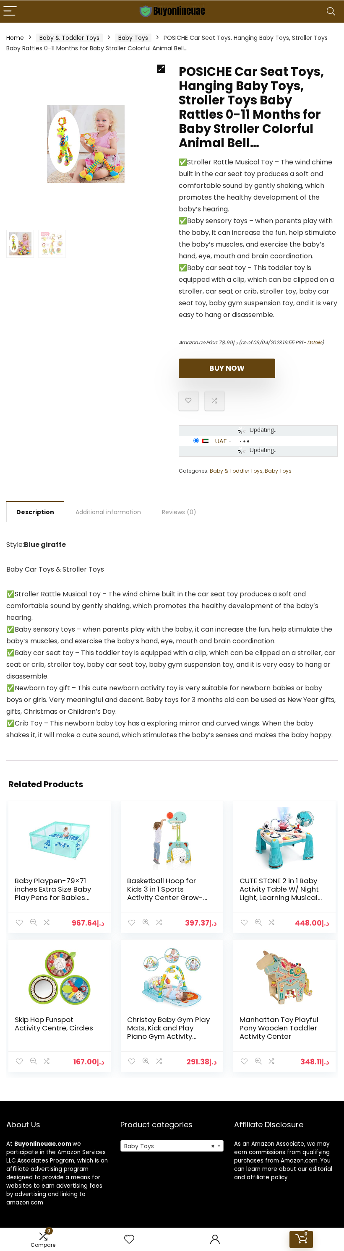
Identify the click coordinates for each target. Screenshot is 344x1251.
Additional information (108, 512)
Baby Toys (133, 38)
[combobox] (172, 1146)
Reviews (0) (179, 512)
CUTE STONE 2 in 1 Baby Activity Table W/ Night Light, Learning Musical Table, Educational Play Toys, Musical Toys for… (280, 897)
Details (314, 342)
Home (15, 38)
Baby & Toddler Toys (69, 38)
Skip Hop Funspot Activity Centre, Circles (54, 1023)
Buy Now (227, 368)
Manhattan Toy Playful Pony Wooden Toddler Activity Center (279, 1027)
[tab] (35, 511)
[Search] (331, 11)
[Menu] (10, 11)
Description (35, 512)
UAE (221, 441)
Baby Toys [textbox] (169, 1146)
